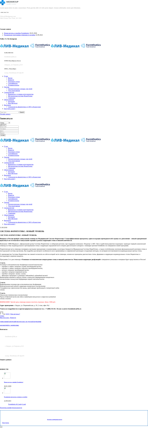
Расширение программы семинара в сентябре (19, 35)
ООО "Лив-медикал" (13, 314)
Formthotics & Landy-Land (17, 404)
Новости (13, 317)
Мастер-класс (4, 317)
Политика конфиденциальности (11, 408)
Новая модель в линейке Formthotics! (16, 33)
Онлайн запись (5, 114)
